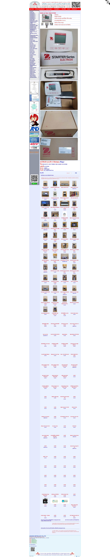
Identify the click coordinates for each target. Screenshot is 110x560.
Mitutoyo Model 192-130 (74, 187)
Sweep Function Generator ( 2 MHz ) (74, 324)
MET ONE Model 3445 (45, 198)
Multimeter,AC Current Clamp (55, 354)
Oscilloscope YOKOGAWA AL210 (55, 495)
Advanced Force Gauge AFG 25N (74, 446)
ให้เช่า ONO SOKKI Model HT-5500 (64, 198)
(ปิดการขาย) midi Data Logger (74, 239)
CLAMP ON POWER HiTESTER (55, 334)
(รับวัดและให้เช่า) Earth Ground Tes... (45, 344)
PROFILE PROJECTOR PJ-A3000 (74, 355)
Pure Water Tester (55, 426)
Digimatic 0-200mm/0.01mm (74, 435)
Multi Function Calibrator (64, 239)
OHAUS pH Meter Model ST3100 (64, 495)
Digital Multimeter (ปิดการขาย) (74, 334)
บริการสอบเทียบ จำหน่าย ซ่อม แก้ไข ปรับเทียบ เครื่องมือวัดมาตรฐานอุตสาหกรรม (53, 528)
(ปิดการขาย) (74, 426)
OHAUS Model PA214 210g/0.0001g (55, 376)
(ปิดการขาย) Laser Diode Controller (55, 282)
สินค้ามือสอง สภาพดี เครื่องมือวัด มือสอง (47, 175)
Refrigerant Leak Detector (45, 416)
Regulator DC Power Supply (74, 292)
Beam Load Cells (45, 334)
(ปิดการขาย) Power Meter (45, 281)
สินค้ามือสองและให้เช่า (44, 11)
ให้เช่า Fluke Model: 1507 (74, 198)
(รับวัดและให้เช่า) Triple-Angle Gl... (45, 218)
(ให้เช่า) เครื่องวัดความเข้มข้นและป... (55, 208)
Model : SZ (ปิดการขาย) (74, 281)
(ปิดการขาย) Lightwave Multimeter (45, 261)
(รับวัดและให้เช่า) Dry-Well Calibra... (64, 314)
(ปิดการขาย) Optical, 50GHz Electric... (74, 261)
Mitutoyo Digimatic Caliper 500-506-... (55, 365)
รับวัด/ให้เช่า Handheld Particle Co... (55, 188)
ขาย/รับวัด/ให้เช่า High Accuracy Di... (55, 314)
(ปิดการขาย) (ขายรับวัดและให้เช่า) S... (55, 324)
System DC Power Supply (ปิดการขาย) (45, 303)
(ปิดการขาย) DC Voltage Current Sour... (55, 303)
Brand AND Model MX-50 (55, 198)
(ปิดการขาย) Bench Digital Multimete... (74, 344)
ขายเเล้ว (74, 375)
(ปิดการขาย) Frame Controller (55, 270)
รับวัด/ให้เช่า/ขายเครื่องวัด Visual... (64, 344)
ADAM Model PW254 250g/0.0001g (65, 365)
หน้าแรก (41, 11)
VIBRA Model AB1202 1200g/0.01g (65, 376)
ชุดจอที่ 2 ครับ (45, 456)
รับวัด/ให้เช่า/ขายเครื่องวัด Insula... (55, 344)
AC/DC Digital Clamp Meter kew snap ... (74, 516)
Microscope (45, 270)
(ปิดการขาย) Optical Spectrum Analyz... (64, 271)
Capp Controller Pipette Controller (45, 436)
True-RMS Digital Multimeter (65, 228)
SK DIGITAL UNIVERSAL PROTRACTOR (45, 386)
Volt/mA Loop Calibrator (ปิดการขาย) (55, 240)
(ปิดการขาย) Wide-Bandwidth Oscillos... (55, 261)
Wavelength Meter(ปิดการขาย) (45, 292)
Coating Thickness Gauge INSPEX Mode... (64, 386)
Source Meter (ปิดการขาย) (55, 292)
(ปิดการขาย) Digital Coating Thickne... (65, 250)
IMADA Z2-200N (74, 407)
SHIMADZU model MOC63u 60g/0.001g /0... (74, 386)
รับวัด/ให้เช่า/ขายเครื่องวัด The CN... (55, 218)
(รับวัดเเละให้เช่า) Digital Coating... (74, 208)
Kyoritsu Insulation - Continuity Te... (45, 516)
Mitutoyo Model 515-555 (64, 187)
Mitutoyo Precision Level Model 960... (55, 386)
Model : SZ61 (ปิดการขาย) (65, 281)
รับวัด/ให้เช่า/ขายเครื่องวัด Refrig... (64, 218)
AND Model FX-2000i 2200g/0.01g (45, 376)
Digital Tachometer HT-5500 (65, 407)
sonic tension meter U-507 (74, 416)
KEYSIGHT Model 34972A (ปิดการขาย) (64, 208)
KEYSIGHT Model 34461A (45, 207)
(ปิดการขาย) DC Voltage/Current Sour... (64, 303)
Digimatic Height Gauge (55, 396)
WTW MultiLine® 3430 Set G (64, 416)
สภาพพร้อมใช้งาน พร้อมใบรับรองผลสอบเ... (55, 436)
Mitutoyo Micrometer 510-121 (45, 426)
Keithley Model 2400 (45, 187)
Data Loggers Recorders (74, 228)
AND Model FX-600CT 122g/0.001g (74, 365)
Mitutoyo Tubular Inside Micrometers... (74, 505)
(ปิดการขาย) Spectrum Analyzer (64, 324)
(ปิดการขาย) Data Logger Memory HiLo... (45, 250)
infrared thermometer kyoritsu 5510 (64, 397)
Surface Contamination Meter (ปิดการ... (55, 250)
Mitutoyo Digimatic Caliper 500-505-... (45, 365)
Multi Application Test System (64, 260)
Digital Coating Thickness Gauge (74, 218)
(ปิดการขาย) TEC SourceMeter (74, 302)
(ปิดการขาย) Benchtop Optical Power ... (74, 271)
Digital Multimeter (64, 334)
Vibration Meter (45, 239)
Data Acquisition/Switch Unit (45, 313)
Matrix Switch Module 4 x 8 (45, 228)
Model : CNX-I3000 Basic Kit (64, 354)
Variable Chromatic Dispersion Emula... (64, 292)
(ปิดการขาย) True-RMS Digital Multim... (55, 229)
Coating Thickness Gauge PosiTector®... (45, 495)
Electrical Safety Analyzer (74, 313)
